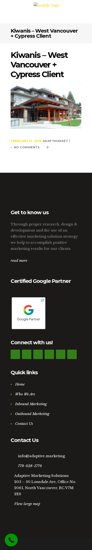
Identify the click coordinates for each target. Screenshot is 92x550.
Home (20, 384)
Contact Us (24, 423)
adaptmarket (56, 141)
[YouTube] (72, 354)
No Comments (26, 147)
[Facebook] (15, 354)
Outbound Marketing (32, 414)
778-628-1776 (30, 466)
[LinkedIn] (38, 354)
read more (19, 260)
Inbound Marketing (31, 404)
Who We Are (25, 394)
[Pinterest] (60, 354)
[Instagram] (49, 354)
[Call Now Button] (11, 540)
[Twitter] (26, 354)
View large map (27, 503)
